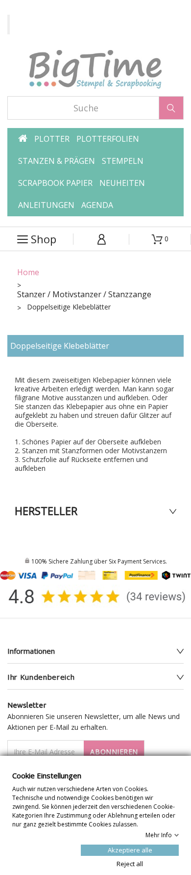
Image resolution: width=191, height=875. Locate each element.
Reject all (130, 863)
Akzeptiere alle (130, 849)
